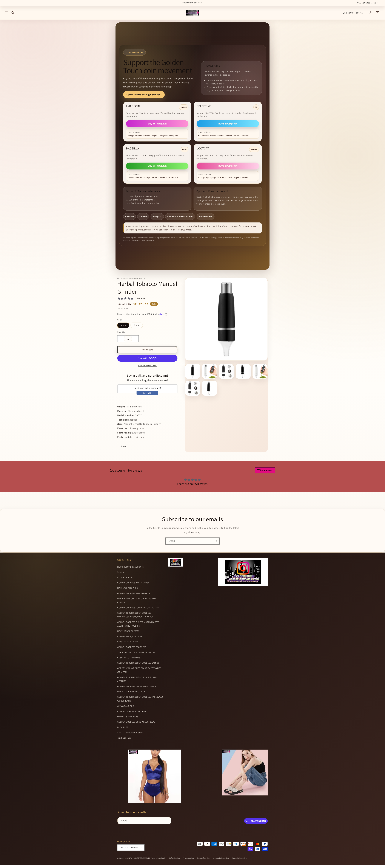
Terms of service (203, 858)
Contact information (221, 858)
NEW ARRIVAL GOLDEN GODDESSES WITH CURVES (137, 600)
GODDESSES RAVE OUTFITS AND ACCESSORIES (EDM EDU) (139, 670)
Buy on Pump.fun (157, 123)
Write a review (265, 470)
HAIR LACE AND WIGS (127, 588)
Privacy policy (188, 858)
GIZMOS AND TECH (126, 706)
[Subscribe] (216, 541)
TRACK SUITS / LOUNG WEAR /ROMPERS (136, 652)
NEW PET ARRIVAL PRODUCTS (131, 691)
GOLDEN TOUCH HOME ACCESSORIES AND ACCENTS (137, 679)
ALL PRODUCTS (124, 577)
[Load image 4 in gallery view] (243, 371)
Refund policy (174, 858)
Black (123, 325)
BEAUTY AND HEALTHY (128, 641)
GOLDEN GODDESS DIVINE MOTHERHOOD (137, 686)
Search (120, 572)
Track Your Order (125, 737)
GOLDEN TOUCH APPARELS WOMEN (137, 858)
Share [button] (123, 446)
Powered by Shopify (158, 858)
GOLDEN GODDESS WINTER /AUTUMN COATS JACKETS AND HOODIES (138, 624)
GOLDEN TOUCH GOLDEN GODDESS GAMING (138, 663)
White (137, 325)
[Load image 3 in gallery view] (226, 371)
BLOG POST (122, 727)
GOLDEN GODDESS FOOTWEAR (131, 647)
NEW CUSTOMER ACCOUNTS (130, 566)
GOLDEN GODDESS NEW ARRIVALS (133, 593)
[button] (6, 12)
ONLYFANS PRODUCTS (127, 716)
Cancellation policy (239, 858)
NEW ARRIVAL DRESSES (128, 631)
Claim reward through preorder (143, 94)
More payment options (147, 365)
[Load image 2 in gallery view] (209, 371)
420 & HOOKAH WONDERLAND (131, 711)
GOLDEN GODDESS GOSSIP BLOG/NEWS (136, 722)
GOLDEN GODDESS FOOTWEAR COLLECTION (138, 607)
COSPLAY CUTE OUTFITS (128, 657)
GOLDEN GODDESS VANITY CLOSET (133, 582)
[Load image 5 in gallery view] (260, 371)
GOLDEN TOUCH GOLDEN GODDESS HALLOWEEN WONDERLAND (140, 699)
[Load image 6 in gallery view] (192, 388)
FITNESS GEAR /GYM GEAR (129, 636)
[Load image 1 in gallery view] (192, 371)
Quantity (121, 332)
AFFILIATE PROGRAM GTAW (130, 732)
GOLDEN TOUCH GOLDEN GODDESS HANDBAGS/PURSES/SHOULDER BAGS (135, 615)
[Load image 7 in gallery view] (209, 388)
